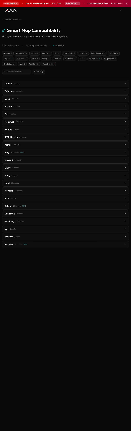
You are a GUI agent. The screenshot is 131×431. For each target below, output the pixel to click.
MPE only (39, 71)
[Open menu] (120, 10)
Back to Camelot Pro (13, 20)
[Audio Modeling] (11, 10)
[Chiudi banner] (126, 3)
